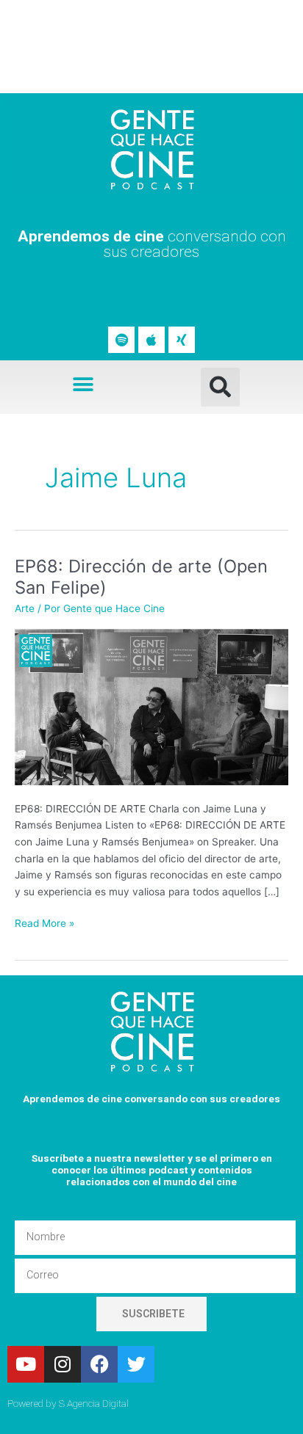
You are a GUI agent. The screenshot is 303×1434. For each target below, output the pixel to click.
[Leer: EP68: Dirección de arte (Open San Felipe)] (151, 706)
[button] (83, 384)
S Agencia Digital (94, 1403)
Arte (25, 608)
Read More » (44, 922)
